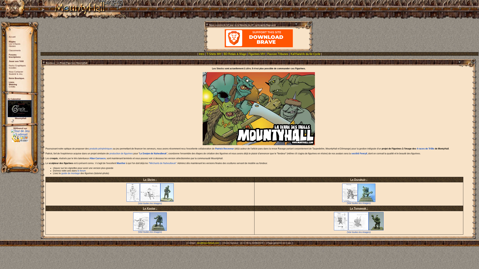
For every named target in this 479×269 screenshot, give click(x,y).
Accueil (12, 37)
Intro (201, 53)
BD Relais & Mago (235, 53)
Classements (15, 50)
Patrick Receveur (224, 148)
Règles (12, 42)
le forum (81, 170)
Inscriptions (15, 57)
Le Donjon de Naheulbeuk (153, 153)
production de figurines (121, 153)
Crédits (12, 87)
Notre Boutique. (17, 78)
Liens (11, 82)
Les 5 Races (14, 44)
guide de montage (70, 173)
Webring (13, 84)
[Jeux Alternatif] (20, 137)
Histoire (12, 46)
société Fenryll (359, 153)
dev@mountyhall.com (208, 243)
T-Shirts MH (214, 53)
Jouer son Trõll (16, 61)
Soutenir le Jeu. (16, 74)
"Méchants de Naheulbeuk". (163, 163)
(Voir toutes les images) (150, 203)
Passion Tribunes (277, 53)
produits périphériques (100, 148)
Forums (12, 55)
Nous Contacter (16, 72)
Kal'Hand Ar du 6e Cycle (306, 53)
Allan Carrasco (97, 158)
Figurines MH (256, 53)
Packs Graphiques (17, 65)
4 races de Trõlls (425, 148)
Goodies (12, 68)
